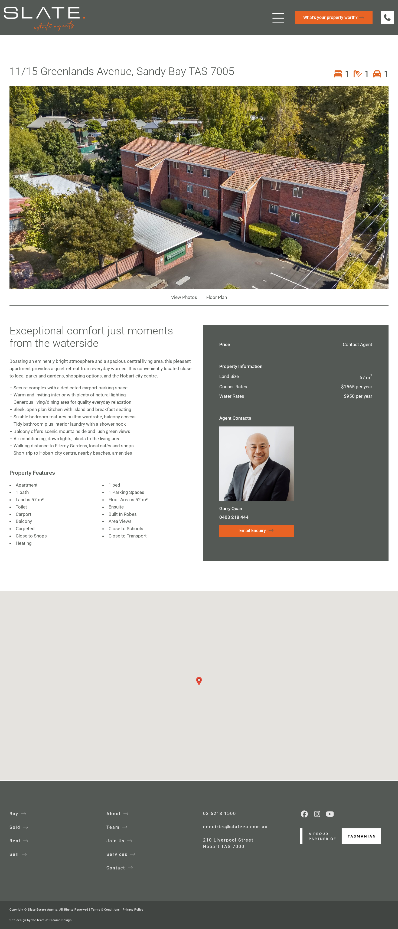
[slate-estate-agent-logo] (44, 9)
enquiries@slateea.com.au (235, 826)
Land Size (229, 376)
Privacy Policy (133, 909)
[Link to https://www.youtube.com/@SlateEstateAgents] (330, 813)
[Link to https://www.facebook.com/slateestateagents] (304, 813)
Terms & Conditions (105, 909)
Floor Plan (216, 297)
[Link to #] (278, 18)
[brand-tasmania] (340, 830)
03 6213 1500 (219, 813)
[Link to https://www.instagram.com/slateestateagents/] (317, 813)
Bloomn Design (61, 920)
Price (224, 344)
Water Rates (231, 396)
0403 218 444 (234, 517)
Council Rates (233, 386)
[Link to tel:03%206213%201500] (387, 17)
